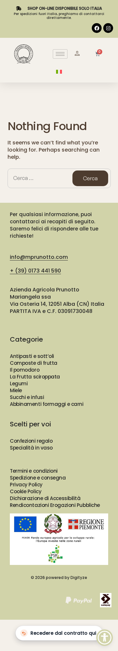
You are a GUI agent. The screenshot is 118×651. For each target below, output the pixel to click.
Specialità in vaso (31, 447)
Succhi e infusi (27, 397)
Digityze (78, 577)
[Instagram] (108, 28)
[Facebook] (97, 28)
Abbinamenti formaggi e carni (46, 404)
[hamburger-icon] (60, 54)
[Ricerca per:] (59, 178)
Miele (16, 390)
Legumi (19, 383)
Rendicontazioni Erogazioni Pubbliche (55, 505)
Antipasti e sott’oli (32, 356)
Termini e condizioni (34, 470)
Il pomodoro (24, 369)
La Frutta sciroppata (35, 376)
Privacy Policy (26, 484)
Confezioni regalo (31, 440)
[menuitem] (59, 71)
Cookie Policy (25, 491)
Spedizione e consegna (38, 477)
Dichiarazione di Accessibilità (45, 498)
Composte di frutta (33, 363)
